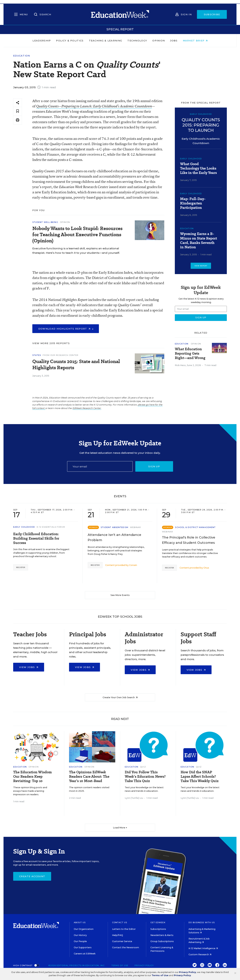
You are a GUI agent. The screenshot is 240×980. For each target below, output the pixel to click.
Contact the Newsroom (125, 947)
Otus (206, 567)
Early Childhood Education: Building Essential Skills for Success (36, 538)
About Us (80, 922)
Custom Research (199, 954)
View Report (200, 266)
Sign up (154, 466)
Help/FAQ (117, 935)
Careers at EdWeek (84, 953)
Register (20, 567)
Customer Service (122, 941)
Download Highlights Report (63, 328)
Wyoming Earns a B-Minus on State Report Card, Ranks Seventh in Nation (198, 240)
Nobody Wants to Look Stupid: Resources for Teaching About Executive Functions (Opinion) (77, 234)
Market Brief (194, 40)
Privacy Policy (144, 965)
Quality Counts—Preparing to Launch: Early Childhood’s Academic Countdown (94, 106)
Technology (137, 40)
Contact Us (119, 922)
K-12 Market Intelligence (202, 948)
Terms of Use (119, 965)
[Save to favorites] (17, 111)
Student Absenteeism (114, 527)
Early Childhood (191, 158)
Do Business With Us (202, 922)
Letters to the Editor (124, 929)
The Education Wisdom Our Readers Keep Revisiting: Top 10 (32, 776)
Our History (80, 935)
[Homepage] (120, 14)
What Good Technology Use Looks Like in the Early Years (198, 168)
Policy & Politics (69, 40)
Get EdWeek (158, 922)
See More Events (120, 595)
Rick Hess (180, 365)
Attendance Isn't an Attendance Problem (114, 537)
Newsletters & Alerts (161, 935)
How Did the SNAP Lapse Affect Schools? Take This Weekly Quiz (200, 776)
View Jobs (27, 667)
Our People (80, 941)
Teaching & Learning (105, 40)
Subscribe (212, 14)
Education (21, 55)
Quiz (143, 767)
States (36, 355)
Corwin (133, 565)
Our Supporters (83, 947)
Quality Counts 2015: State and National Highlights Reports (76, 364)
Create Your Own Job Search (119, 697)
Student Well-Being (45, 222)
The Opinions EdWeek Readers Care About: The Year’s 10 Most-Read (89, 776)
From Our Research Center (60, 355)
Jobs (173, 40)
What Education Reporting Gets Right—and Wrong (190, 353)
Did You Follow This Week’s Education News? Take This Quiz (145, 776)
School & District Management (195, 527)
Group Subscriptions (162, 941)
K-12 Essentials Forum (51, 527)
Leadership (42, 40)
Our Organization (83, 929)
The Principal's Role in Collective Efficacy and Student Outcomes (188, 540)
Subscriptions (158, 929)
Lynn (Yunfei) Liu (134, 798)
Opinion (158, 40)
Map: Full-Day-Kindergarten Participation (193, 203)
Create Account (32, 876)
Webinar (135, 527)
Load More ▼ (120, 827)
